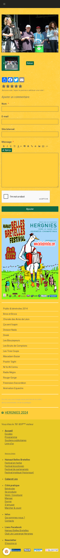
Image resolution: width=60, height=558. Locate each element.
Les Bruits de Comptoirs (15, 345)
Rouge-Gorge (10, 377)
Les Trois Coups (11, 351)
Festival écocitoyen (14, 466)
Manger (9, 498)
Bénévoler (10, 488)
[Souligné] (11, 146)
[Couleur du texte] (19, 146)
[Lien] (32, 146)
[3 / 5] (12, 86)
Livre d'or (9, 443)
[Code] (47, 146)
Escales (8, 434)
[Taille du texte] (14, 146)
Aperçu (7, 150)
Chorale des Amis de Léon (16, 319)
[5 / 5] (20, 86)
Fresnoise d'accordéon (14, 383)
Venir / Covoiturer (14, 495)
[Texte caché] (35, 146)
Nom (4, 103)
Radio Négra (9, 372)
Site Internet (8, 129)
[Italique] (7, 146)
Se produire (10, 492)
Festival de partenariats (16, 469)
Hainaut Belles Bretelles (17, 530)
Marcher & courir (13, 508)
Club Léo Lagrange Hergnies (19, 533)
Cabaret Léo (11, 479)
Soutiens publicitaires (15, 440)
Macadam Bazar (11, 356)
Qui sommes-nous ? (15, 517)
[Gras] (3, 146)
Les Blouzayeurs (11, 340)
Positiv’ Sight (9, 361)
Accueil (9, 430)
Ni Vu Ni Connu (10, 367)
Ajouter (30, 209)
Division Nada (10, 330)
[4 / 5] (16, 86)
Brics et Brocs (10, 314)
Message (7, 142)
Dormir (8, 501)
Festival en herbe (13, 463)
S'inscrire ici (11, 543)
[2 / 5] (8, 86)
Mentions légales (10, 453)
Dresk (6, 335)
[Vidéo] (43, 146)
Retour (30, 63)
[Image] (39, 146)
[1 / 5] (3, 86)
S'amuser (10, 504)
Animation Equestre (13, 388)
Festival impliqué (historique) (19, 472)
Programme (11, 437)
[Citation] (24, 146)
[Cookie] (6, 551)
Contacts (9, 521)
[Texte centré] (28, 146)
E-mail (5, 116)
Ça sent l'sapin (10, 324)
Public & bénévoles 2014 (15, 308)
